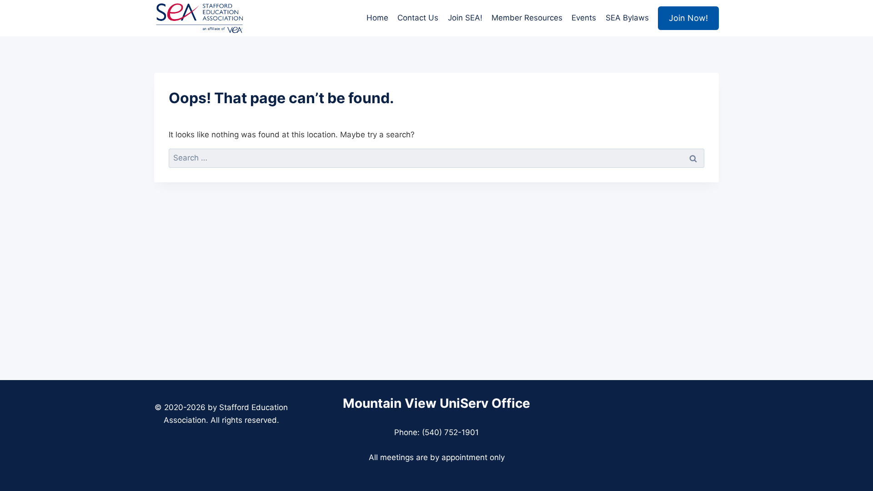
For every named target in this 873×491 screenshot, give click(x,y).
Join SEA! (465, 17)
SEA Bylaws (627, 17)
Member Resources (527, 17)
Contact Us (417, 17)
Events (584, 17)
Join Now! (688, 18)
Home (377, 17)
